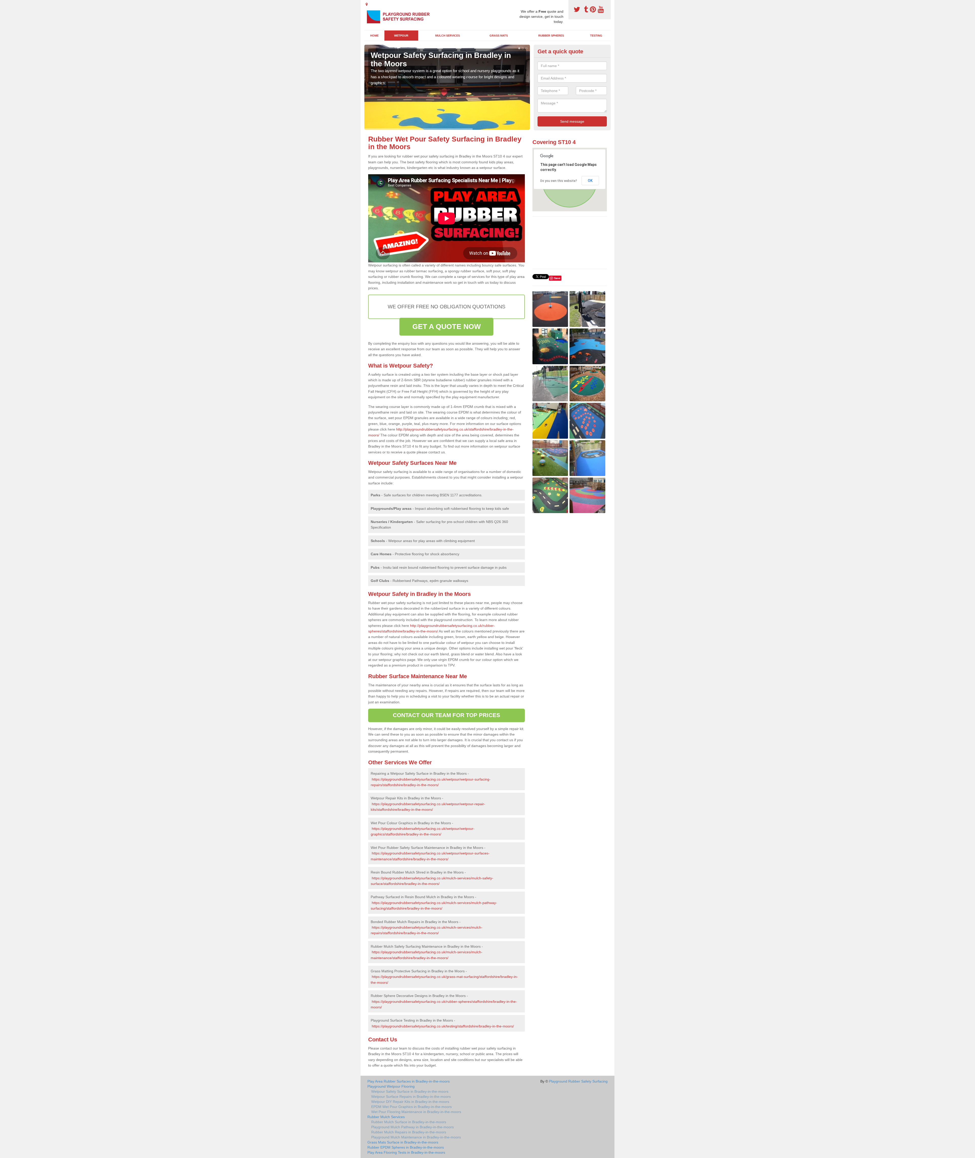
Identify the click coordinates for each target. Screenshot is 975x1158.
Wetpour (401, 35)
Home (374, 35)
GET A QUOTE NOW (446, 326)
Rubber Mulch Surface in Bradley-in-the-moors (408, 1122)
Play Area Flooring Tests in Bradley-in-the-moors (406, 1152)
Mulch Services (447, 35)
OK (590, 181)
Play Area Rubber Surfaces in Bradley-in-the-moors (408, 1081)
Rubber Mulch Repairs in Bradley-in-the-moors (408, 1132)
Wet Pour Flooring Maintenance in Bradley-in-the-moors (416, 1112)
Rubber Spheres (551, 35)
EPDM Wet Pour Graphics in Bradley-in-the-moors (411, 1107)
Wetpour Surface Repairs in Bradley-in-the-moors (411, 1096)
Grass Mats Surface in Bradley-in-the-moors (402, 1142)
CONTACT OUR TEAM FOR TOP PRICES (446, 715)
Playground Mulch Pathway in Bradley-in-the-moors (412, 1127)
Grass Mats (499, 35)
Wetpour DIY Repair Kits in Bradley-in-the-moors (410, 1102)
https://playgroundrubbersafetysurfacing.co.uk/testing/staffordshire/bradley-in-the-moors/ (443, 1026)
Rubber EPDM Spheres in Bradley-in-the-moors (405, 1147)
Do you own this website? (558, 181)
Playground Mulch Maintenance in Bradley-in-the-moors (416, 1137)
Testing (596, 35)
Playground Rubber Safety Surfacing (578, 1081)
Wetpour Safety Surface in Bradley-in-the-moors (409, 1091)
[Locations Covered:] (367, 4)
